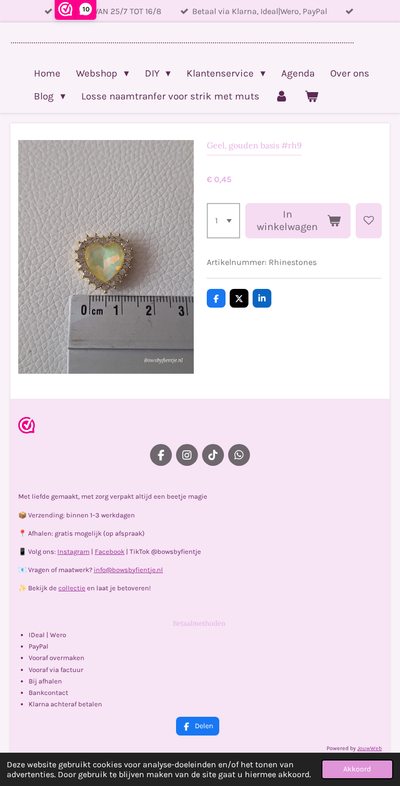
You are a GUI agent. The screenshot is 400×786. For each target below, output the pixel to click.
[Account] (282, 96)
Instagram (73, 551)
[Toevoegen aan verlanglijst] (369, 220)
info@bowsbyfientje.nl (128, 570)
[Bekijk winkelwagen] (311, 96)
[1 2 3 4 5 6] (223, 220)
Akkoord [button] (357, 769)
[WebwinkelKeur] (26, 427)
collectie (71, 588)
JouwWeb (369, 748)
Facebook (109, 551)
